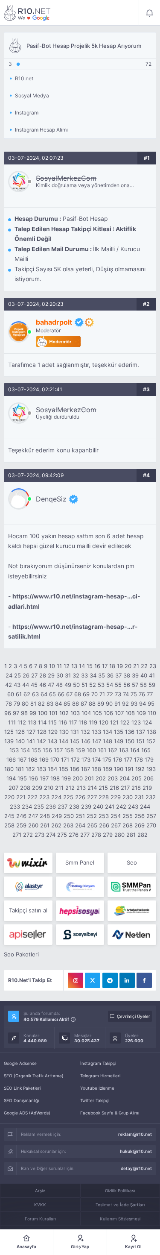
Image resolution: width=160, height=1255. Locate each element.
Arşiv (40, 1190)
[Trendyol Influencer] (28, 863)
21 (136, 666)
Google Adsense (20, 1063)
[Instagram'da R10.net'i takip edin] (75, 980)
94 (142, 703)
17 (105, 666)
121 (114, 722)
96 (7, 713)
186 (74, 768)
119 (93, 722)
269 (139, 825)
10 (52, 666)
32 (76, 675)
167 (21, 759)
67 (69, 694)
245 (9, 815)
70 (94, 694)
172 (75, 759)
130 (64, 731)
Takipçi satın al (28, 910)
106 (108, 713)
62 (26, 694)
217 (125, 787)
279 (108, 834)
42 (8, 684)
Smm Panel (79, 862)
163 (123, 750)
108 (130, 713)
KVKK (40, 1204)
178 (138, 759)
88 (92, 703)
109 (141, 713)
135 (118, 731)
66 (61, 694)
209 (37, 787)
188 (96, 768)
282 (142, 834)
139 (9, 741)
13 (74, 666)
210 (48, 787)
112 (21, 722)
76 (142, 694)
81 (33, 703)
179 (149, 759)
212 (70, 787)
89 (100, 703)
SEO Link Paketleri (22, 1088)
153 (14, 750)
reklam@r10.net (135, 1134)
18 (112, 666)
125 (9, 731)
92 (125, 703)
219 (147, 787)
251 (80, 815)
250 (69, 815)
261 (44, 825)
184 (52, 768)
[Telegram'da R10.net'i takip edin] (110, 980)
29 (51, 675)
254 (116, 815)
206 (148, 778)
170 (54, 759)
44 (25, 684)
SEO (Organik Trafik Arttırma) (34, 1075)
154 (25, 750)
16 (97, 666)
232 (150, 797)
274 (50, 834)
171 (65, 759)
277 (85, 834)
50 (76, 684)
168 (33, 759)
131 (74, 731)
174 (96, 759)
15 (90, 666)
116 (62, 722)
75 (134, 694)
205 (136, 778)
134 (107, 731)
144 (63, 741)
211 (59, 787)
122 (125, 722)
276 (74, 834)
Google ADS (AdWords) (27, 1112)
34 (93, 675)
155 (36, 750)
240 (98, 806)
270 (151, 825)
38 (126, 675)
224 (56, 797)
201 (89, 778)
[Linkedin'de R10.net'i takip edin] (127, 980)
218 (136, 787)
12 (67, 666)
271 (16, 834)
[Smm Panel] (80, 910)
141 (30, 741)
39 (135, 675)
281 (131, 834)
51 (84, 684)
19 (120, 666)
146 (85, 741)
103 (75, 713)
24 (9, 675)
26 (26, 675)
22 (144, 666)
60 (10, 694)
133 (96, 731)
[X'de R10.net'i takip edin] (92, 980)
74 (126, 694)
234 (27, 806)
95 (151, 703)
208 (25, 787)
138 (151, 731)
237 (62, 806)
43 (17, 684)
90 (109, 703)
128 (42, 731)
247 (33, 815)
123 (136, 722)
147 (96, 741)
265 (92, 825)
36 (110, 675)
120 (103, 722)
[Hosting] (28, 887)
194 (11, 778)
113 (32, 722)
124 (147, 722)
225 (68, 797)
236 (51, 806)
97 (16, 713)
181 (19, 768)
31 (68, 675)
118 (83, 722)
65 (52, 694)
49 (67, 684)
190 (118, 768)
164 (135, 750)
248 (45, 815)
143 (52, 741)
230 (127, 797)
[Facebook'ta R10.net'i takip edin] (144, 980)
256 (139, 815)
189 (107, 768)
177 (128, 759)
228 (104, 797)
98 (24, 713)
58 (143, 684)
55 (118, 684)
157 (58, 750)
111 (12, 722)
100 (42, 713)
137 (140, 731)
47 (51, 684)
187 (85, 768)
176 (117, 759)
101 (53, 713)
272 (28, 834)
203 (113, 778)
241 (109, 806)
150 (129, 741)
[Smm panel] (132, 887)
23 (152, 666)
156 (47, 750)
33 (84, 675)
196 (33, 778)
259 (21, 825)
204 (124, 778)
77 (150, 694)
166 (11, 759)
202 (101, 778)
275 (62, 834)
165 (146, 750)
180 (9, 768)
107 (119, 713)
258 (9, 825)
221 (21, 797)
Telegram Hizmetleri (100, 1075)
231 (139, 797)
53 (101, 684)
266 (104, 825)
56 (126, 684)
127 (30, 731)
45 (34, 684)
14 (82, 666)
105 (97, 713)
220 (9, 797)
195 (22, 778)
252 (92, 815)
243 (133, 806)
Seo (132, 862)
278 (96, 834)
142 (41, 741)
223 (44, 797)
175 (106, 759)
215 (103, 787)
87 (84, 703)
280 (119, 834)
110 (152, 713)
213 (81, 787)
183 (41, 768)
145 (74, 741)
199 (66, 778)
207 (13, 787)
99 (32, 713)
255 (127, 815)
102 (64, 713)
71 (102, 694)
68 (77, 694)
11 (59, 666)
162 (112, 750)
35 (101, 675)
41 (152, 675)
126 (20, 731)
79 (17, 703)
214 (92, 787)
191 (129, 768)
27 (34, 675)
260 (33, 825)
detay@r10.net (136, 1168)
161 (102, 750)
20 (128, 666)
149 (118, 741)
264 (80, 825)
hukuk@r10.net (136, 1151)
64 (44, 694)
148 (107, 741)
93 (134, 703)
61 (19, 694)
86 (75, 703)
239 (86, 806)
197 (44, 778)
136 (129, 731)
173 (85, 759)
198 (55, 778)
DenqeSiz (51, 499)
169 (44, 759)
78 (9, 703)
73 (118, 694)
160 (91, 750)
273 (39, 834)
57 (135, 684)
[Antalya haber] (132, 910)
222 (32, 797)
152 (151, 741)
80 (25, 703)
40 (143, 675)
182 (30, 768)
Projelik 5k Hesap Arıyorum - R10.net (27, 12)
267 (116, 825)
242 (121, 806)
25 (17, 675)
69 (86, 694)
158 (69, 750)
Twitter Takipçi (94, 1100)
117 (73, 722)
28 (42, 675)
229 (116, 797)
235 (39, 806)
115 (52, 722)
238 (74, 806)
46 (42, 684)
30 (59, 675)
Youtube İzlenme (97, 1088)
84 (58, 703)
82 (41, 703)
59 (151, 684)
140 (20, 741)
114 (42, 722)
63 (35, 694)
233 (15, 806)
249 (57, 815)
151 (140, 741)
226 (80, 797)
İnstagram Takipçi (98, 1063)
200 (78, 778)
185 (63, 768)
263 (68, 825)
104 (86, 713)
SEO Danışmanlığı (21, 1100)
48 (59, 684)
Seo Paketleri (21, 954)
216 (114, 787)
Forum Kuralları (40, 1218)
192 (140, 768)
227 (92, 797)
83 (50, 703)
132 (85, 731)
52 (92, 684)
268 (127, 825)
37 (118, 675)
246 (21, 815)
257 (151, 815)
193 (151, 768)
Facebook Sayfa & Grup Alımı (109, 1112)
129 (53, 731)
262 (56, 825)
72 (110, 694)
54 (109, 684)
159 (80, 750)
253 (104, 815)
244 (145, 806)
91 (117, 703)
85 (67, 703)
